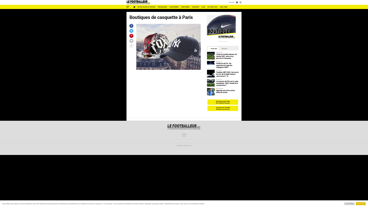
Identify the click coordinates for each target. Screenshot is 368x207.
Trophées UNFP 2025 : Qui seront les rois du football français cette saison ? (227, 74)
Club (203, 7)
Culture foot (212, 7)
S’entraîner (174, 7)
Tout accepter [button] (360, 204)
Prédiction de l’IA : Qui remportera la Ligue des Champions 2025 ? (224, 65)
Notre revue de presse (146, 7)
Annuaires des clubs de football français (223, 102)
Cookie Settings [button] (349, 204)
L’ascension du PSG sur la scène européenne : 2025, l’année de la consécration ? (227, 83)
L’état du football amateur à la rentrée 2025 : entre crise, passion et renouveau (226, 56)
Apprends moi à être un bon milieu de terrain (225, 91)
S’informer (185, 7)
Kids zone (223, 7)
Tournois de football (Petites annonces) (223, 108)
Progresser (162, 7)
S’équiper (195, 7)
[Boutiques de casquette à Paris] (168, 69)
